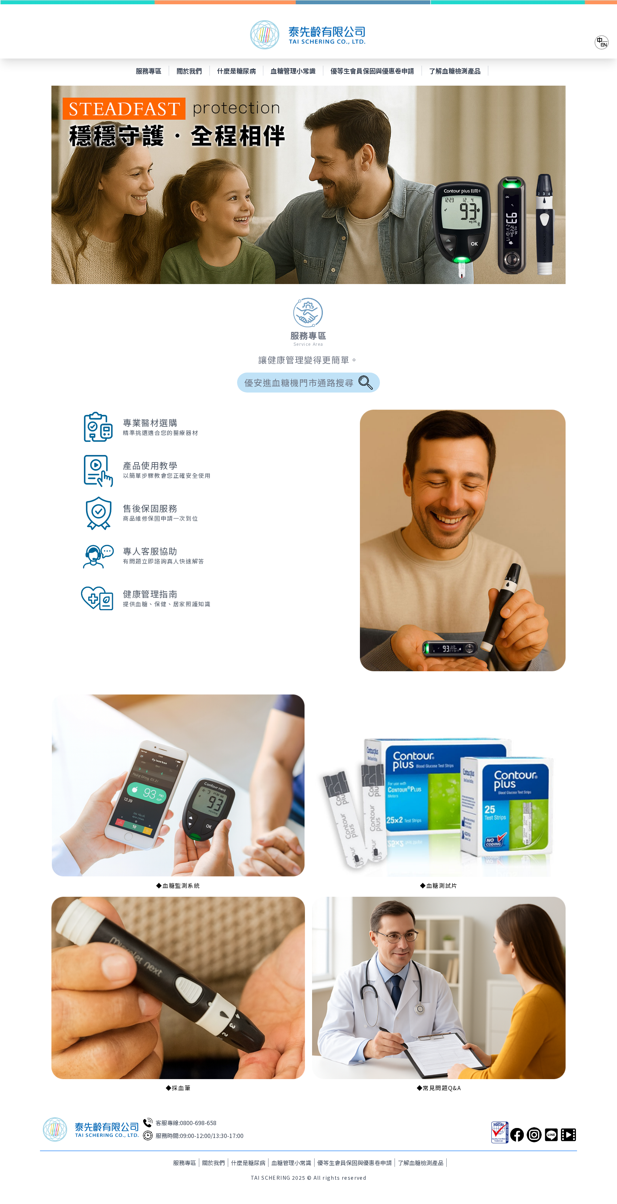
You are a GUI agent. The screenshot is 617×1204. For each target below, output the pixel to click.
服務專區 (148, 70)
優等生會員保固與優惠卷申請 (372, 70)
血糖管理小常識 (293, 70)
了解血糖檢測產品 (455, 70)
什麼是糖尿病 (236, 70)
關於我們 (189, 70)
